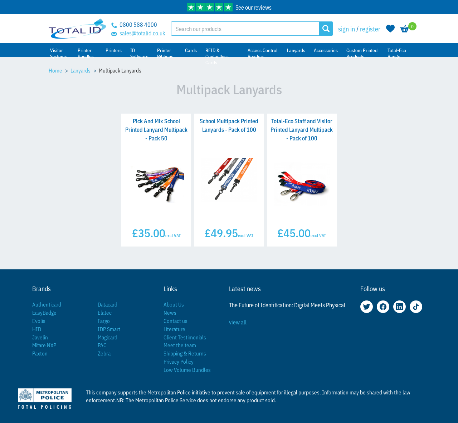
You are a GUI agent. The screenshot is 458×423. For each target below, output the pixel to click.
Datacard (107, 304)
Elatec (105, 312)
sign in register (359, 28)
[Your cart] (404, 28)
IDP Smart (109, 329)
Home (55, 70)
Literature (174, 329)
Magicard (107, 337)
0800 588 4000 (138, 24)
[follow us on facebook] (383, 306)
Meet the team (180, 345)
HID (36, 329)
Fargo (104, 320)
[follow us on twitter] (366, 306)
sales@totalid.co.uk (142, 33)
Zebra (104, 353)
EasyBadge (44, 312)
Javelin (40, 337)
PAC (102, 345)
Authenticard (46, 304)
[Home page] (77, 29)
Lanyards (80, 70)
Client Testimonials (185, 337)
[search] (325, 28)
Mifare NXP (44, 345)
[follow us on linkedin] (399, 306)
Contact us (175, 320)
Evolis (38, 320)
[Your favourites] (390, 28)
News (170, 312)
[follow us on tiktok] (416, 306)
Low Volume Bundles (187, 369)
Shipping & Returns (185, 353)
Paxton (40, 353)
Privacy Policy (179, 361)
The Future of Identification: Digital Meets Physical (287, 305)
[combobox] (245, 28)
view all (238, 322)
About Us (174, 304)
